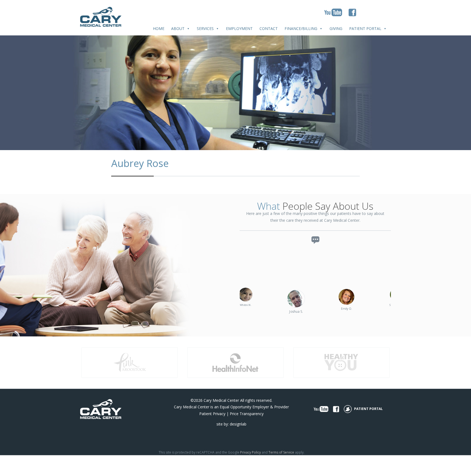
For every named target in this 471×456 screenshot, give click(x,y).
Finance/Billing (301, 28)
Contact (268, 28)
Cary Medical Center (221, 400)
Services (205, 28)
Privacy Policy (250, 452)
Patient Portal (365, 28)
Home (158, 28)
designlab (238, 424)
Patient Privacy (212, 413)
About (178, 28)
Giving (336, 28)
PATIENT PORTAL (368, 408)
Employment (239, 28)
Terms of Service (281, 452)
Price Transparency (247, 413)
